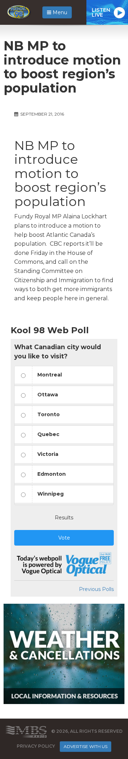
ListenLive (101, 12)
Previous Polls (96, 589)
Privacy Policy (36, 746)
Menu (59, 12)
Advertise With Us (85, 746)
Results (64, 517)
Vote (64, 538)
